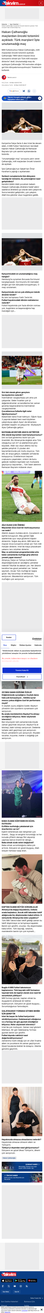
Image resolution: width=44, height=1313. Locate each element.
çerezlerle (25, 1310)
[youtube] (14, 1286)
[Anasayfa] (41, 3)
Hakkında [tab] (38, 645)
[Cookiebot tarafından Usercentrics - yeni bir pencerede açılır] (32, 639)
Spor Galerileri (14, 24)
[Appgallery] (32, 1280)
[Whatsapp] (29, 91)
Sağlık (26, 1306)
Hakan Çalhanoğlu (9, 1158)
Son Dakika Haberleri (9, 1301)
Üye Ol (17, 1291)
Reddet (9, 637)
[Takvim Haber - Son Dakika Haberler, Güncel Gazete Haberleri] (12, 3)
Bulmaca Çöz (29, 1301)
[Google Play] (20, 1280)
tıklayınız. (8, 1312)
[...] (34, 91)
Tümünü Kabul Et (22, 670)
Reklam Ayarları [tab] (25, 645)
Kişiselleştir (20, 677)
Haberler (4, 24)
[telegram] (23, 91)
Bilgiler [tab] (13, 645)
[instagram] (20, 1286)
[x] (8, 1286)
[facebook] (2, 1286)
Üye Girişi (6, 1291)
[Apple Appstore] (7, 1280)
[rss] (26, 1286)
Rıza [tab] (5, 645)
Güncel (4, 1306)
